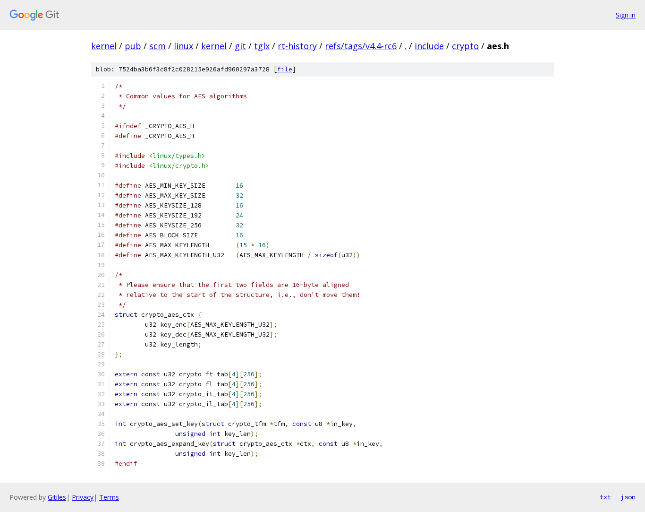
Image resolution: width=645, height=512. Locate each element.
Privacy (82, 497)
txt (605, 497)
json (628, 497)
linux (183, 46)
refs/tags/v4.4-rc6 (361, 46)
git (240, 46)
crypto (465, 46)
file (284, 69)
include (429, 46)
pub (133, 46)
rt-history (297, 46)
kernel (104, 46)
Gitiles (57, 497)
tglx (262, 46)
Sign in (626, 14)
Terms (109, 497)
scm (157, 46)
